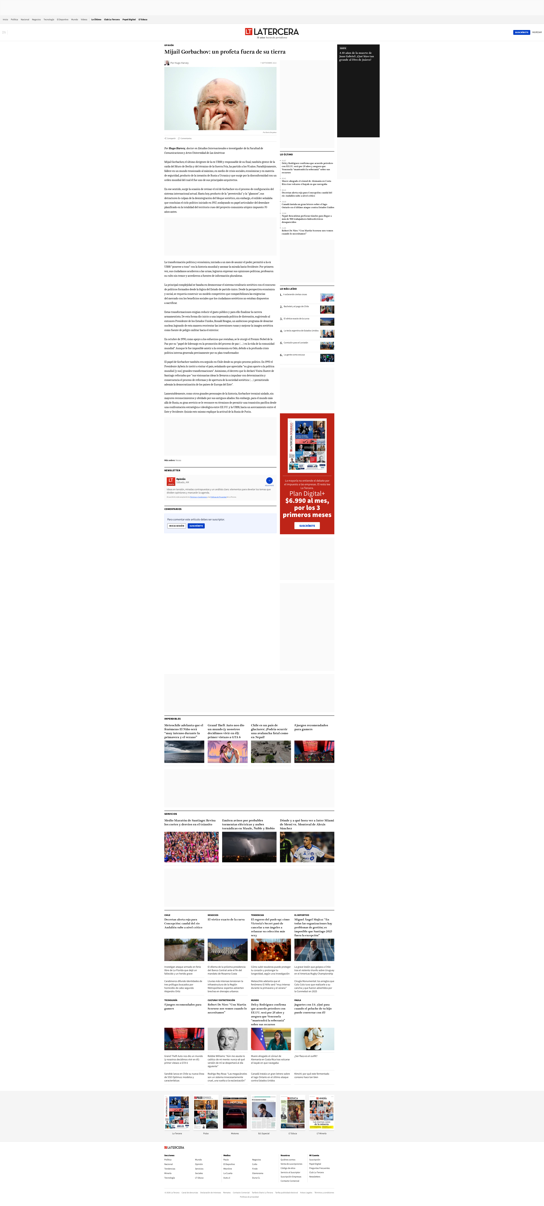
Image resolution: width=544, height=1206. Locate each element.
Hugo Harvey (182, 62)
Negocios (36, 19)
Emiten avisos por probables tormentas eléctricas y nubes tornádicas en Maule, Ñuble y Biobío (248, 824)
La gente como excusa (294, 354)
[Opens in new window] (235, 1129)
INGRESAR (537, 32)
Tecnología (49, 19)
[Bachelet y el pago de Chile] (327, 310)
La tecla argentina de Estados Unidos (301, 330)
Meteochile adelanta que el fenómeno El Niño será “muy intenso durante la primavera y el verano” (183, 731)
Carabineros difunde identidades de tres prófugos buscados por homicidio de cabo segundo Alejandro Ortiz (183, 986)
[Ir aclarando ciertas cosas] (327, 297)
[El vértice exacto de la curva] (327, 322)
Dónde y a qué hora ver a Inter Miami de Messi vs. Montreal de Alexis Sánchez (307, 824)
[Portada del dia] (307, 471)
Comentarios (186, 138)
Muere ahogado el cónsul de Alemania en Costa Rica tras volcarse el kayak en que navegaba (306, 182)
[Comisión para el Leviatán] (327, 346)
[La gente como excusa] (327, 358)
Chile (167, 915)
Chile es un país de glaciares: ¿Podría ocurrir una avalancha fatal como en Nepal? (269, 731)
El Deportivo (62, 19)
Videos (84, 19)
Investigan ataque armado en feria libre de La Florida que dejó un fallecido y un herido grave (182, 970)
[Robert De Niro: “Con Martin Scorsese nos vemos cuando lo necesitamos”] (228, 1039)
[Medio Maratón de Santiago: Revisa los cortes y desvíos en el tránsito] (191, 847)
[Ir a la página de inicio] (272, 32)
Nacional (25, 19)
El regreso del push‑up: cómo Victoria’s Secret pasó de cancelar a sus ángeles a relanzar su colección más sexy (270, 927)
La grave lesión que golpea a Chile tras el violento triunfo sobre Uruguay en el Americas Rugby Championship (314, 970)
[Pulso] (206, 1129)
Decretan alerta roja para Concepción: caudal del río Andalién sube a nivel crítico (307, 194)
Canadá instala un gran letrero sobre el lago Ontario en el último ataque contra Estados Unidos (308, 206)
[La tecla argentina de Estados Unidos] (327, 334)
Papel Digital (129, 19)
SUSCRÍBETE (307, 526)
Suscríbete (197, 525)
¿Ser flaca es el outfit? (305, 1056)
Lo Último (96, 19)
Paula (297, 1000)
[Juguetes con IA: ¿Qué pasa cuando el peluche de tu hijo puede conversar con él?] (314, 1039)
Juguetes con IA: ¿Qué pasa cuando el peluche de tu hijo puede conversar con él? (313, 1008)
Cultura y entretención (221, 1000)
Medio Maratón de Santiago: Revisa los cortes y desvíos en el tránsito (190, 822)
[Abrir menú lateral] (5, 32)
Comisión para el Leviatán (296, 342)
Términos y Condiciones (198, 497)
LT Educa (143, 19)
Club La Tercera (112, 19)
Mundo (74, 19)
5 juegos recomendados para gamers (311, 727)
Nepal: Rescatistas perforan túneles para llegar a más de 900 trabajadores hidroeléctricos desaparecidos (307, 219)
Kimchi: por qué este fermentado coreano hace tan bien (311, 1075)
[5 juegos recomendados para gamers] (314, 752)
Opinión (169, 45)
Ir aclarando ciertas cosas (295, 294)
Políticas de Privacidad (219, 497)
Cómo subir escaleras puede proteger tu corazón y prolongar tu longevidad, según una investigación (271, 970)
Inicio (5, 19)
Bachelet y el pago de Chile (296, 306)
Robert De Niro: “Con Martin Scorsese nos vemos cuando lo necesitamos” (307, 232)
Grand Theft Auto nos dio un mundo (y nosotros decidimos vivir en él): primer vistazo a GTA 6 (226, 731)
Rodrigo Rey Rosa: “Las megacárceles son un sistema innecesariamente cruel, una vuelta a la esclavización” (227, 1077)
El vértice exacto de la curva (296, 318)
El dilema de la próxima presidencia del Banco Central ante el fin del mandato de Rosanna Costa (227, 970)
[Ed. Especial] (264, 1129)
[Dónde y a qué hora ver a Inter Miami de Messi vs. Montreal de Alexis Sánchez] (307, 847)
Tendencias (257, 915)
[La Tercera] (177, 1129)
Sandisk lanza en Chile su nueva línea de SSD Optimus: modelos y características (184, 1077)
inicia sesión (176, 525)
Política (14, 19)
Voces (178, 460)
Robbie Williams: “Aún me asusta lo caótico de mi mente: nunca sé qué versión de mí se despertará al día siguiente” (226, 1061)
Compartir (171, 138)
